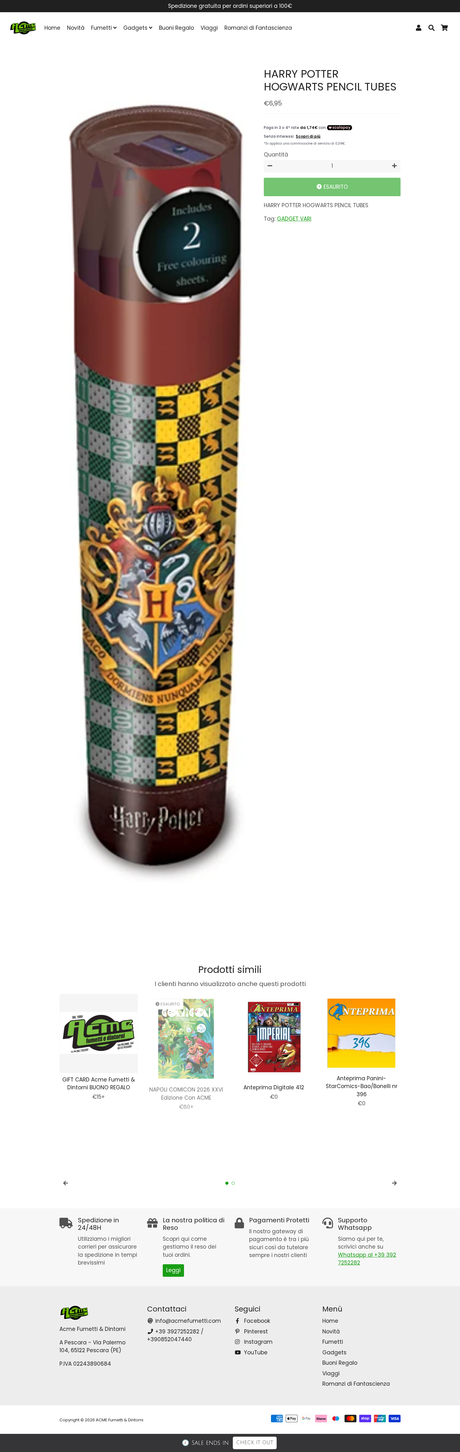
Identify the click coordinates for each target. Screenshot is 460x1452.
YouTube (255, 1352)
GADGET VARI (294, 218)
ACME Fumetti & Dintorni (119, 1420)
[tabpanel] (98, 1047)
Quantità (276, 154)
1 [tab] (226, 1183)
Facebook (256, 1321)
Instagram (258, 1342)
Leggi (173, 1270)
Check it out (254, 1442)
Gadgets (136, 28)
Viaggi (209, 28)
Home (52, 28)
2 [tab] (233, 1183)
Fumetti (102, 28)
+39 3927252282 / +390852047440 (175, 1335)
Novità (75, 28)
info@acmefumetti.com (187, 1321)
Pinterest (255, 1331)
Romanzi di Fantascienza (258, 28)
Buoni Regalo (176, 28)
